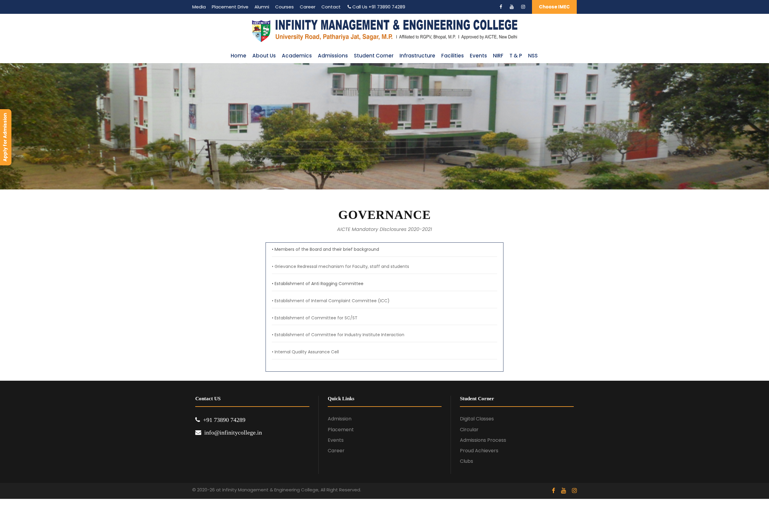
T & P (515, 55)
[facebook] (501, 7)
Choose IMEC (554, 7)
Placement (341, 429)
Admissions (333, 55)
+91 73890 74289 (387, 7)
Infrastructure (417, 55)
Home (238, 55)
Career (307, 7)
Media (199, 7)
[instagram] (523, 7)
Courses (284, 7)
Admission (339, 418)
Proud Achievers (479, 450)
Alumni (261, 7)
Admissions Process (483, 440)
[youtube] (512, 7)
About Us (264, 55)
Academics (297, 55)
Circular (469, 429)
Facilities (452, 55)
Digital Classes (477, 418)
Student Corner (374, 55)
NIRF (498, 55)
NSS (533, 55)
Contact (331, 7)
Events (478, 55)
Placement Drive (230, 7)
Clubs (466, 461)
